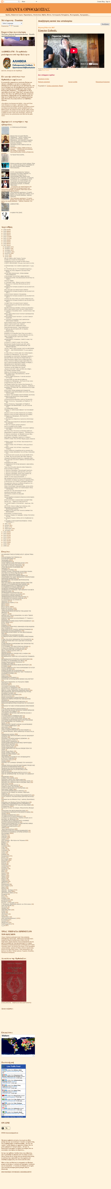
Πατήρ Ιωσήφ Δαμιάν (7, 747)
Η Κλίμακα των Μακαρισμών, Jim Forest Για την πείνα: (18, 381)
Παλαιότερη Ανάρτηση (103, 82)
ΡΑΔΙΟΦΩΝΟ (5, 776)
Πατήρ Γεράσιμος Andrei (8, 740)
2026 (5, 229)
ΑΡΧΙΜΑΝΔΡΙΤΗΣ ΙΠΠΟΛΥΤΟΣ (10, 592)
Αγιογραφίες (5, 560)
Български (4, 919)
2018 (5, 243)
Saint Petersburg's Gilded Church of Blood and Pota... (18, 359)
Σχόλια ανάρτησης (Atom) (55, 86)
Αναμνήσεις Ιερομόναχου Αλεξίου (11, 574)
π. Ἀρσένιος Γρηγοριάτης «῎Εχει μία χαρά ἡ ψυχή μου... (18, 470)
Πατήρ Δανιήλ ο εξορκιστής (9, 741)
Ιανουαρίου (8, 530)
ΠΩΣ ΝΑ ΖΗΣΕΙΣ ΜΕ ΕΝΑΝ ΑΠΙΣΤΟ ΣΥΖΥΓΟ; (14, 772)
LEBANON (4, 881)
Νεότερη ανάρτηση (44, 82)
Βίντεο (3, 605)
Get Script (6, 1116)
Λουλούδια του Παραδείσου (9, 687)
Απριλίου (7, 525)
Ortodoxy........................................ (13, 495)
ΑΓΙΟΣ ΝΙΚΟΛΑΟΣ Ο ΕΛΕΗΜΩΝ (10, 567)
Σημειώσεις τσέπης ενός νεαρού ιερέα (12, 779)
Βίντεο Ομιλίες (45, 70)
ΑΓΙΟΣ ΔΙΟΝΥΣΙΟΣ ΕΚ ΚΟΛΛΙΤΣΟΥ (11, 564)
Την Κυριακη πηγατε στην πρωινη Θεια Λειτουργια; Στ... (18, 384)
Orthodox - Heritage (7, 890)
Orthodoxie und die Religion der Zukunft (14, 367)
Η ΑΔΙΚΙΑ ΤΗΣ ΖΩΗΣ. (16, 212)
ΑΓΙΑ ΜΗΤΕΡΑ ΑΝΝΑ (7, 558)
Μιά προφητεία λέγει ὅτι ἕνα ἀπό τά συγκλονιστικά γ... (18, 478)
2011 (5, 540)
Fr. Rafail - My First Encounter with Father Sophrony (18, 456)
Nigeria (3, 887)
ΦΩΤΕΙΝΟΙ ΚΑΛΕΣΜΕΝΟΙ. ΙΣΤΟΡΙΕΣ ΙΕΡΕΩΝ (14, 832)
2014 (5, 535)
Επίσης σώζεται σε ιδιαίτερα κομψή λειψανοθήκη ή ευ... (18, 361)
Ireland (3, 873)
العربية (3, 925)
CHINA (3, 849)
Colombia (4, 850)
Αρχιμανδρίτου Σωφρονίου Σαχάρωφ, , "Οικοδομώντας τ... (19, 432)
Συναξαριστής (5, 806)
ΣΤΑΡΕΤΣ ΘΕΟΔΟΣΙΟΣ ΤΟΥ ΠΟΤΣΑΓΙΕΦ (13, 788)
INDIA (3, 870)
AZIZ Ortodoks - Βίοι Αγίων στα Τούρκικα (13, 840)
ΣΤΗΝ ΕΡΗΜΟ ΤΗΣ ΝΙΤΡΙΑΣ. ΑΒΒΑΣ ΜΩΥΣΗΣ (16, 276)
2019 (5, 242)
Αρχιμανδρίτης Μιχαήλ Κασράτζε (10, 595)
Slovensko (4, 907)
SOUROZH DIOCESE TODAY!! (12, 492)
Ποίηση (3, 761)
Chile (3, 847)
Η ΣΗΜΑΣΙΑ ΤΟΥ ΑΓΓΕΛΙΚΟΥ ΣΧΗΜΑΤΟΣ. (15, 475)
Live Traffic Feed (13, 1066)
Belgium (3, 842)
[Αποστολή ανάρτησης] (57, 68)
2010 (5, 542)
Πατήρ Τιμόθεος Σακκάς (8, 752)
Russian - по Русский (7, 902)
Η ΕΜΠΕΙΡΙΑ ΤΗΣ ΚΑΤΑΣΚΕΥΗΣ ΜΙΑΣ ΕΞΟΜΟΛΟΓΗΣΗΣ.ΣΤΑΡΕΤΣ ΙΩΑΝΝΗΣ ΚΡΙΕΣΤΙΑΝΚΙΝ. (17, 635)
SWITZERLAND (6, 909)
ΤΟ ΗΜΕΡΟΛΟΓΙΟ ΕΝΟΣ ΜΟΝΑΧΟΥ (12, 816)
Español (3, 861)
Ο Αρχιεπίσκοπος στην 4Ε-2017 (12, 382)
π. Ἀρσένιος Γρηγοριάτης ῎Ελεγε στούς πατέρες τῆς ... (18, 473)
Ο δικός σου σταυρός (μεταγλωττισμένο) (14, 424)
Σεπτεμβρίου (8, 251)
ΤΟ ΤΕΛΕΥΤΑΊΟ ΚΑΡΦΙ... (17, 155)
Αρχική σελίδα (72, 82)
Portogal (3, 898)
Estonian (4, 863)
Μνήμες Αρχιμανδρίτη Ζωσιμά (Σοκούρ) (12, 697)
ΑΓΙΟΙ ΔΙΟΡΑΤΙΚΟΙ (6, 561)
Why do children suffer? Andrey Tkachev (15, 258)
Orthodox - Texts (6, 891)
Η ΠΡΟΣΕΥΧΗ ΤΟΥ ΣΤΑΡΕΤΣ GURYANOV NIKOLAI (18, 481)
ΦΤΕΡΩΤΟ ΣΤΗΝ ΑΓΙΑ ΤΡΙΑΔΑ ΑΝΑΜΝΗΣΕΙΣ (14, 830)
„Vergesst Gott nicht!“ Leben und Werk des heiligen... (18, 369)
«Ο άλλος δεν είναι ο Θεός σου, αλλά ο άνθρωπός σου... (19, 298)
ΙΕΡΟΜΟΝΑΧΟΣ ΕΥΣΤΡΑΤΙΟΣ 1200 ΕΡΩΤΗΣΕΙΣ (15, 659)
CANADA (4, 846)
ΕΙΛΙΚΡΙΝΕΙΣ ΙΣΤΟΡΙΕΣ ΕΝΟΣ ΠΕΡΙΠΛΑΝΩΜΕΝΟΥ (16, 621)
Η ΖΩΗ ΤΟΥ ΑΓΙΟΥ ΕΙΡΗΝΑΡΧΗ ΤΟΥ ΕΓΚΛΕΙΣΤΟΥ (16, 639)
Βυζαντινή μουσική (6, 608)
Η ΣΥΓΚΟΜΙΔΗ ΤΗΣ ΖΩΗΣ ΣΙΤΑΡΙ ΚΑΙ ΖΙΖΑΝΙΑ (15, 646)
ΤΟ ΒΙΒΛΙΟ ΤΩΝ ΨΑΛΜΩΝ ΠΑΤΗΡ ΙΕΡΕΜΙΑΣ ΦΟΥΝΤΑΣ (19, 394)
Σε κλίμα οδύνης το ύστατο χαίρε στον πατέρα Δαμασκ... (18, 353)
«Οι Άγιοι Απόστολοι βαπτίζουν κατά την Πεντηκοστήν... (18, 399)
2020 (5, 240)
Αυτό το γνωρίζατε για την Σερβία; (13, 426)
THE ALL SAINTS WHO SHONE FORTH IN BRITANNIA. (19, 348)
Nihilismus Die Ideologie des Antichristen (14, 372)
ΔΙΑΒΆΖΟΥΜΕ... (15, 204)
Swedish (4, 908)
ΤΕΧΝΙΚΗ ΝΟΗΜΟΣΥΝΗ (8, 815)
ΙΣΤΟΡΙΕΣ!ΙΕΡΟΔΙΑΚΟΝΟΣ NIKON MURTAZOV (15, 665)
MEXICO (4, 883)
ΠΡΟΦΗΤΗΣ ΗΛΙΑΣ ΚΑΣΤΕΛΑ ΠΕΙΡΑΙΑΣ (15, 365)
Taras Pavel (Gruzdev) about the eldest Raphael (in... (18, 467)
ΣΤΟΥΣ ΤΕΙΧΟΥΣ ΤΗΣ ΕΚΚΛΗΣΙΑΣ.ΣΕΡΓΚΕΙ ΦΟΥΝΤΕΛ (17, 796)
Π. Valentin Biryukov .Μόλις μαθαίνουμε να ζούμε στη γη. (17, 731)
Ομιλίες (3, 723)
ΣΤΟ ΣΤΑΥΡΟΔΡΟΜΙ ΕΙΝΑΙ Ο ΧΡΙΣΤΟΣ (12, 791)
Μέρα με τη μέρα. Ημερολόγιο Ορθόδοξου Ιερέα (15, 690)
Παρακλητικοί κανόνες (7, 734)
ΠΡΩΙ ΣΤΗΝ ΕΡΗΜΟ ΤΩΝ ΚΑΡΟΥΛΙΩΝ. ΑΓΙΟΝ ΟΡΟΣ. (18, 486)
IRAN (3, 871)
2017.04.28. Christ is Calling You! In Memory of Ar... (17, 506)
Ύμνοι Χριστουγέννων (7, 829)
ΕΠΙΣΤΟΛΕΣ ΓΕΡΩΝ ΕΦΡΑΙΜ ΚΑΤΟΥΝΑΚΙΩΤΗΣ (17, 390)
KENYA (3, 878)
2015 (5, 533)
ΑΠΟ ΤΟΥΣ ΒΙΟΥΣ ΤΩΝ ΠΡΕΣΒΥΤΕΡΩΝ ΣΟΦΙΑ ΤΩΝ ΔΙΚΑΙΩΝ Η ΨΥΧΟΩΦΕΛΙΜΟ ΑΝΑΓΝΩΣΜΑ (16, 583)
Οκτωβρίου (8, 250)
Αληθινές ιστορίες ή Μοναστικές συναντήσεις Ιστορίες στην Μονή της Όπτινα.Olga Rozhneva (16, 572)
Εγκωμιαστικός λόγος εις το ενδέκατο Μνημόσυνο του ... (19, 483)
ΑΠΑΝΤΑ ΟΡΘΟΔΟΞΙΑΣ (28, 9)
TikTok (3, 912)
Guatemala (4, 866)
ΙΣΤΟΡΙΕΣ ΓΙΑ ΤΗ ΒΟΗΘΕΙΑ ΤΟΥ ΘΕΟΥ (12, 660)
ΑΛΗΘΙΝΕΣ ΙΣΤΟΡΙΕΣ (7, 570)
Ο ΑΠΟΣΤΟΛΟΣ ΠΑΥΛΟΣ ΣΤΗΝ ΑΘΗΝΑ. (15, 294)
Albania (3, 834)
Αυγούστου (8, 253)
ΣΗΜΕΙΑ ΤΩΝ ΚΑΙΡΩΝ (7, 778)
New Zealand (5, 885)
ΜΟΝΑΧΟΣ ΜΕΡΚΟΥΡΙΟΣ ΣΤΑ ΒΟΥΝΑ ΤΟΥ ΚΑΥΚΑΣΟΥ (17, 703)
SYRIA (3, 911)
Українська (4, 922)
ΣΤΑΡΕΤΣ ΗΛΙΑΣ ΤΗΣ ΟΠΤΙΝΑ (10, 786)
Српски (3, 921)
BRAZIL (3, 844)
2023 (5, 235)
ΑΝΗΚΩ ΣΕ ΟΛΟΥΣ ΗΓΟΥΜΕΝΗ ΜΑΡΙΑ (13, 575)
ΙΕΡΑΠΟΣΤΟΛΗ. (6, 655)
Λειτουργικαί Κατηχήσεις (8, 686)
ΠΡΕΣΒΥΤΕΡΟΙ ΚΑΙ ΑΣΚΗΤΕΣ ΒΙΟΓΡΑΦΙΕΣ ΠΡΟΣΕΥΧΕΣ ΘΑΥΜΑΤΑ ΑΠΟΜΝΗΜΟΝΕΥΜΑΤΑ (18, 766)
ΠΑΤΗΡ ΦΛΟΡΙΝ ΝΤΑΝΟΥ (9, 754)
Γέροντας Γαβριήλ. (47, 30)
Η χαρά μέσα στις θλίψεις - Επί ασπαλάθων (15, 435)
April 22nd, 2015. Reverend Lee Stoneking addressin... (18, 430)
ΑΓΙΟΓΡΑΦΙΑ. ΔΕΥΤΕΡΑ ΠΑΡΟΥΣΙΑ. (13, 484)
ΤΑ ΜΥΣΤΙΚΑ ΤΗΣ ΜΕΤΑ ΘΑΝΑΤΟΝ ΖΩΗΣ (13, 810)
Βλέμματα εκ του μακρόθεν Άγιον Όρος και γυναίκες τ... (18, 333)
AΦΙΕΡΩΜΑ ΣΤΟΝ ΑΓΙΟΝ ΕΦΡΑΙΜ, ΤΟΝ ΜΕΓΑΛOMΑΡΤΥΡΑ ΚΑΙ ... (15, 508)
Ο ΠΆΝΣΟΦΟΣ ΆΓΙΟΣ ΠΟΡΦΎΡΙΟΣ (11, 717)
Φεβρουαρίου (8, 528)
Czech (3, 853)
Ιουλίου (7, 255)
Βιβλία (3, 604)
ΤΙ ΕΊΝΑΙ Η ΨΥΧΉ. (9, 331)
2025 (5, 231)
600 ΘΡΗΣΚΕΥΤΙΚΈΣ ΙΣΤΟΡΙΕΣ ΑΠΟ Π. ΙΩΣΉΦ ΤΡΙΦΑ (17, 554)
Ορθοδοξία (4, 727)
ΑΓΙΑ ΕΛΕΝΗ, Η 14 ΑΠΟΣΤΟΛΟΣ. (13, 513)
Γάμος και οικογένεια (7, 609)
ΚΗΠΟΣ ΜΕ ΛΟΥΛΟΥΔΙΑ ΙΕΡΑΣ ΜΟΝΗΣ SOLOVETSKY (17, 679)
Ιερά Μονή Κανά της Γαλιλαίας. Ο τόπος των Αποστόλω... (19, 307)
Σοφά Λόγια (4, 783)
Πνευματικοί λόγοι (6, 759)
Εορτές (3, 623)
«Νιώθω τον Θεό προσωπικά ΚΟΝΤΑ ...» (15, 476)
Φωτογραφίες (5, 833)
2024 (5, 233)
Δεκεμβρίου (8, 247)
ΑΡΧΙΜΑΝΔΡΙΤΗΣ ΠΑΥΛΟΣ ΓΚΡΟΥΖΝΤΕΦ (13, 597)
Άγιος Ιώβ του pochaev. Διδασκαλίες (11, 565)
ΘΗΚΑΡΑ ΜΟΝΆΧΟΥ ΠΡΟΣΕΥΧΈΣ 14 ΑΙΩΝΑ (14, 653)
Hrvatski (3, 867)
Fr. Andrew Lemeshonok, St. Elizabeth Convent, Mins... (18, 434)
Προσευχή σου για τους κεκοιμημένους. (12, 768)
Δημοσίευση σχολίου (43, 79)
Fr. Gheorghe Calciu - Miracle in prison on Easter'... (17, 282)
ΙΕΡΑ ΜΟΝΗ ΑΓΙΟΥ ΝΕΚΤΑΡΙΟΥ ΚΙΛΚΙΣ (14, 364)
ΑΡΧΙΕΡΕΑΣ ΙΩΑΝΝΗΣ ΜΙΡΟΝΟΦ (11, 588)
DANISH (3, 854)
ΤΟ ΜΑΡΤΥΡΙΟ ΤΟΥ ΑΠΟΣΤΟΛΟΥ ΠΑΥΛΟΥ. (16, 303)
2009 (5, 544)
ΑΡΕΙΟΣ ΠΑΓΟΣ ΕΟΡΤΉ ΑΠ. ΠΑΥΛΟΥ (14, 324)
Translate (16, 26)
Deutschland (5, 856)
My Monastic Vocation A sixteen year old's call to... (17, 344)
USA (2, 915)
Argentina (4, 836)
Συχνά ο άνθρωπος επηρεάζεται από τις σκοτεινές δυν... (19, 450)
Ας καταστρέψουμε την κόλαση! (10, 599)
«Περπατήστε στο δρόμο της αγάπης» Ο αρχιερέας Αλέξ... (19, 479)
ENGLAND (4, 860)
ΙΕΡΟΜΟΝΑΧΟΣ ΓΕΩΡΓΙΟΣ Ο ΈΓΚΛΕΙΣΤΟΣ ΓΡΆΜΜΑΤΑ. (18, 656)
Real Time (13, 1116)
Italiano (3, 876)
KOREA (3, 880)
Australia (4, 837)
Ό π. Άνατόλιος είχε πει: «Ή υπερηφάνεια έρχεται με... (18, 268)
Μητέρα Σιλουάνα (6, 696)
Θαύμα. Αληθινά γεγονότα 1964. (10, 650)
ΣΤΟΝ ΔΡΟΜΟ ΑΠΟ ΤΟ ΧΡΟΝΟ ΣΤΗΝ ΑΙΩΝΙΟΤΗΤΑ (16, 795)
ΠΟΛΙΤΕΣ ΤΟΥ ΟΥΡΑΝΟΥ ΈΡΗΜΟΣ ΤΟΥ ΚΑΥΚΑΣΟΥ (17, 762)
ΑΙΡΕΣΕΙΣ (4, 568)
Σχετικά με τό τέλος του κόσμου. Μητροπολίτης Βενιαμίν (17, 808)
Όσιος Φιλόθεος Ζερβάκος (9, 728)
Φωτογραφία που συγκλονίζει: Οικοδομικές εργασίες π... (19, 356)
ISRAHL (3, 874)
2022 (5, 236)
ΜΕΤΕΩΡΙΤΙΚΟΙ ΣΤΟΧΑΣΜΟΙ (9, 694)
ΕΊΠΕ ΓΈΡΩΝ (5, 622)
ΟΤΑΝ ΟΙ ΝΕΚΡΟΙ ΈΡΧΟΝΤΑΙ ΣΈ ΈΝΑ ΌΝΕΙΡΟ (15, 730)
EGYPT (3, 857)
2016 (5, 532)
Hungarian (4, 868)
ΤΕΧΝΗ (3, 813)
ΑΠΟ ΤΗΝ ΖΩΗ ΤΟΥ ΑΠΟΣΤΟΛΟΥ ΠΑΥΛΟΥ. (16, 289)
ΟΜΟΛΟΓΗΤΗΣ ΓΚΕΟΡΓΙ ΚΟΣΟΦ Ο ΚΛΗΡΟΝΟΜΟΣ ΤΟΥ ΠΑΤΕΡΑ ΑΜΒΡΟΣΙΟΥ (16, 725)
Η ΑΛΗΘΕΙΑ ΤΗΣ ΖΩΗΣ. (10, 462)
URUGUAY (4, 914)
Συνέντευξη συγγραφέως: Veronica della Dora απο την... (19, 335)
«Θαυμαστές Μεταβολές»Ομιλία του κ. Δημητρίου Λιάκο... (19, 458)
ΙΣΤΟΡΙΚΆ (4, 666)
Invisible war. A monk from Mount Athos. (14, 259)
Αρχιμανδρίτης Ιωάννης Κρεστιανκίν (11, 594)
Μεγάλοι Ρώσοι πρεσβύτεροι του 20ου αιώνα (14, 689)
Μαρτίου (7, 527)
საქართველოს (6, 924)
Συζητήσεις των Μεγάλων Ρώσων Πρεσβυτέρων (15, 802)
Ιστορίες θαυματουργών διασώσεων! (11, 662)
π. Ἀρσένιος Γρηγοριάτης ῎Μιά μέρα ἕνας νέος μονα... (18, 472)
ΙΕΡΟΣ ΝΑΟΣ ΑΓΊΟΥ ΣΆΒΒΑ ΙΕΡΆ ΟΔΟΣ (15, 325)
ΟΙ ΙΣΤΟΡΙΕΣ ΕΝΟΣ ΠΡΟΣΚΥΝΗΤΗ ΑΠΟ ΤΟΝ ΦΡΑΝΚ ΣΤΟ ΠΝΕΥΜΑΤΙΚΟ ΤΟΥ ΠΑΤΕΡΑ (17, 720)
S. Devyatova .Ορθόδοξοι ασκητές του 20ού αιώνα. (16, 904)
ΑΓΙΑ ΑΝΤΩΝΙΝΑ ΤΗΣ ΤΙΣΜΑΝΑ (10, 557)
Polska (3, 897)
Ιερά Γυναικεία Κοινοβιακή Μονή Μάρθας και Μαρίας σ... (18, 362)
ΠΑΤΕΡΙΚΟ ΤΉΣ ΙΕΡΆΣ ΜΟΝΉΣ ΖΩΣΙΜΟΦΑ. (14, 738)
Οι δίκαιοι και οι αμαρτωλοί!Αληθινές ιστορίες (14, 718)
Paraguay (4, 894)
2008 (5, 545)
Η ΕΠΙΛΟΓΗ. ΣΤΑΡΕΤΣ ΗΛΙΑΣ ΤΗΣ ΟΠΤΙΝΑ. (16, 342)
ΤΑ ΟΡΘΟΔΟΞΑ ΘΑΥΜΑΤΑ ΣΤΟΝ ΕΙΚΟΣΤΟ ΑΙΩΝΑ (15, 812)
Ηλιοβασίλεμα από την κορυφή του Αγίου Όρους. (17, 261)
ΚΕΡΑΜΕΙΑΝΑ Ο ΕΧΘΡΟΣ (9, 677)
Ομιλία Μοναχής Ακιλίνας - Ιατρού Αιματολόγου (16, 327)
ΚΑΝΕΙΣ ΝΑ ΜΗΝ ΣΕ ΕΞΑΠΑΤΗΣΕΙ (11, 670)
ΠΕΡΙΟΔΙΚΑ (4, 755)
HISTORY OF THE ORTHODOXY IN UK (15, 490)
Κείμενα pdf (4, 676)
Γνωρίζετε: (4, 614)
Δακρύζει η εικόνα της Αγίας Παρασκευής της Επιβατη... (18, 412)
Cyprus (3, 851)
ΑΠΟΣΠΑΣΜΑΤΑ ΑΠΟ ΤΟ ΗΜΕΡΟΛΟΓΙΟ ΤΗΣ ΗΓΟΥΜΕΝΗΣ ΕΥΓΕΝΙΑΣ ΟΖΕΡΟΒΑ (14, 586)
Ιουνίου (7, 256)
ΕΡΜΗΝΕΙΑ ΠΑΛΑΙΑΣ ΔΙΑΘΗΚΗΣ (11, 631)
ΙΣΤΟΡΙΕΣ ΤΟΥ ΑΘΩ (7, 663)
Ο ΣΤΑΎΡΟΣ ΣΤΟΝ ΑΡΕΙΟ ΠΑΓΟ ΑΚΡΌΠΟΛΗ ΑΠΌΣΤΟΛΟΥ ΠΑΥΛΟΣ (16, 320)
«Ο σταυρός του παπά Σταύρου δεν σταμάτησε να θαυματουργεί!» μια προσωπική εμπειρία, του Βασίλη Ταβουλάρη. (20, 183)
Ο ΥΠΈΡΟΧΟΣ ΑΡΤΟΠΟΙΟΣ (18, 127)
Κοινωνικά (4, 684)
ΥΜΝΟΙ (3, 827)
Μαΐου (6, 523)
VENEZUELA (5, 917)
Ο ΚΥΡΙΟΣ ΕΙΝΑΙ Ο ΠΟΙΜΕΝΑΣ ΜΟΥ (12, 715)
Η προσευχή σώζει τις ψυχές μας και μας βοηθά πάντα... (19, 455)
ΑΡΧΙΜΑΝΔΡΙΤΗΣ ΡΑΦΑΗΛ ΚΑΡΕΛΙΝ (12, 598)
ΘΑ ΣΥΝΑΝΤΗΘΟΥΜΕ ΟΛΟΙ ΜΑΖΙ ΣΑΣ (12, 649)
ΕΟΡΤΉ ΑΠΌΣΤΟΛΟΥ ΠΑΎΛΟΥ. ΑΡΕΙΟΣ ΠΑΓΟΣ (17, 322)
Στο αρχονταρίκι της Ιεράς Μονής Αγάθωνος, (15, 379)
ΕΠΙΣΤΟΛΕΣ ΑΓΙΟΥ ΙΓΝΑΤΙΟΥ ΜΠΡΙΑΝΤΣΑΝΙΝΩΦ (16, 629)
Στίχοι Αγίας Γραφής (7, 789)
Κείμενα (3, 674)
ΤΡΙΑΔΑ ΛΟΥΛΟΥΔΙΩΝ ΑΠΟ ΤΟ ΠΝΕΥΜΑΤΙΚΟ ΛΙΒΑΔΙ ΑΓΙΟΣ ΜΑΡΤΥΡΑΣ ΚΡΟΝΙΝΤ (17, 824)
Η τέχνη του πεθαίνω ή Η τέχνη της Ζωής (13, 648)
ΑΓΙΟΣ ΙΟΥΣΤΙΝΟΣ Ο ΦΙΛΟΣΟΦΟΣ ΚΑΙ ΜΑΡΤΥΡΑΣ (18, 500)
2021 (5, 238)
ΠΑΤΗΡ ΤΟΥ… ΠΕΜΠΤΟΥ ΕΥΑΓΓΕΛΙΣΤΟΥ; (16, 501)
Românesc (4, 901)
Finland (3, 864)
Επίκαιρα (4, 625)
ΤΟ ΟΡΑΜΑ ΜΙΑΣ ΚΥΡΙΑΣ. (11, 408)
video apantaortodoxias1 (8, 918)
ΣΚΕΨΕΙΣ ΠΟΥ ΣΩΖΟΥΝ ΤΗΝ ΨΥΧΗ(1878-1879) (15, 781)
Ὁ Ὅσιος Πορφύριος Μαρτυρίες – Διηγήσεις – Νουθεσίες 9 (19, 385)
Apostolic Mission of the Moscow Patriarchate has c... (18, 357)
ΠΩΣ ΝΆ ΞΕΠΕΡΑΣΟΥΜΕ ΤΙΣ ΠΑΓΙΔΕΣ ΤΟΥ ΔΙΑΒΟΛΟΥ (17, 774)
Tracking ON (20, 1116)
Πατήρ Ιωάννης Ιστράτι (8, 745)
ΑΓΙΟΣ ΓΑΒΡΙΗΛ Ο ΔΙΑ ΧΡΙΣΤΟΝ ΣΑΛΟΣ (13, 563)
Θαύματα (4, 652)
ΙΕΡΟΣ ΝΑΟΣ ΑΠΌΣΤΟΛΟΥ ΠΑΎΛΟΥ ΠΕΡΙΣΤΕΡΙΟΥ (18, 309)
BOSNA (3, 843)
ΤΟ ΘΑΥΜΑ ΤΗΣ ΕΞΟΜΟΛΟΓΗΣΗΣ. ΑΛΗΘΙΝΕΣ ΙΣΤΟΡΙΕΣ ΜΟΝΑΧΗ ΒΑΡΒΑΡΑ (15, 821)
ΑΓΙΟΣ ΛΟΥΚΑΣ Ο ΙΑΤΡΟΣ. (11, 468)
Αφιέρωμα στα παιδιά (7, 602)
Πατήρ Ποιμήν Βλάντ (7, 751)
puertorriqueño (5, 900)
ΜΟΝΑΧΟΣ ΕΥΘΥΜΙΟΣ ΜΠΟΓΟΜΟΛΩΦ (13, 701)
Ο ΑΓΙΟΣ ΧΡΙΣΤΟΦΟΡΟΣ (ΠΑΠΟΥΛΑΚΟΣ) (13, 708)
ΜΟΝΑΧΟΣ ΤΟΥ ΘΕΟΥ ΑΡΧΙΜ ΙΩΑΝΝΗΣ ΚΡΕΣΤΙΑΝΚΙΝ (17, 706)
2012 (5, 539)
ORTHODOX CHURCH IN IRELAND (14, 494)
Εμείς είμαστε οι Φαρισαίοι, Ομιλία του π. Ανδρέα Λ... (17, 437)
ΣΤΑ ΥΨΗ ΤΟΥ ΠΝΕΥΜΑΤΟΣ (9, 785)
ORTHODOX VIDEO (7, 892)
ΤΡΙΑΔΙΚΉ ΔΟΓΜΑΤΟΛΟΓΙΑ (9, 826)
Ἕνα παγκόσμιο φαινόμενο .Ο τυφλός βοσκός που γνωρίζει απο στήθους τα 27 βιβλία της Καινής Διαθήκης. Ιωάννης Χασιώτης (22, 194)
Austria (3, 839)
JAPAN (3, 877)
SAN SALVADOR (6, 905)
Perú (2, 895)
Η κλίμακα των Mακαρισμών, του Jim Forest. (16, 354)
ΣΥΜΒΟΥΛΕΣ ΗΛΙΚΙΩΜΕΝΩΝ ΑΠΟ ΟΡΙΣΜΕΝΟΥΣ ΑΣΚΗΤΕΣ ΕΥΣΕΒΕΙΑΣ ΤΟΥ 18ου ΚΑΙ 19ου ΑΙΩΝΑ (16, 804)
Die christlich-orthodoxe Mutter (12, 370)
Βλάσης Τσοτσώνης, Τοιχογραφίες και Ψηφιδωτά (17, 404)
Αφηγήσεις (4, 601)
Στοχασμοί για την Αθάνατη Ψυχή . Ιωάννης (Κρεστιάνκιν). (18, 799)
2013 (5, 537)
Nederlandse (5, 884)
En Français (4, 859)
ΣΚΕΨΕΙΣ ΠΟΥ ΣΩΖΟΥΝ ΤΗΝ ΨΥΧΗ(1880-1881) (15, 782)
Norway (3, 888)
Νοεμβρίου (8, 248)
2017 (5, 245)
